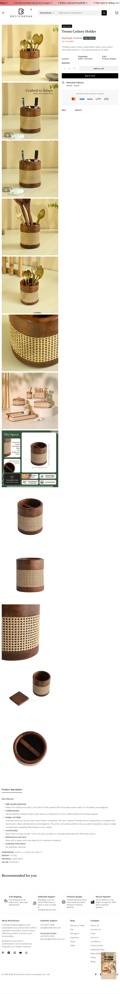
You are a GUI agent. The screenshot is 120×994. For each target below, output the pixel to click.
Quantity (66, 63)
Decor (73, 941)
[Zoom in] (53, 29)
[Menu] (3, 12)
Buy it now (90, 76)
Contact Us (96, 929)
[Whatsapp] (26, 953)
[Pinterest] (3, 953)
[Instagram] (14, 953)
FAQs (93, 933)
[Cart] (116, 12)
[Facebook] (9, 953)
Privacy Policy (97, 945)
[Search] (104, 12)
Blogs (93, 961)
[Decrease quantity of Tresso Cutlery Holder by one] (64, 68)
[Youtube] (20, 953)
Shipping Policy (97, 949)
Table (72, 945)
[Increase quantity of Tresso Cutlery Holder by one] (74, 68)
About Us (95, 925)
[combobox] (72, 12)
